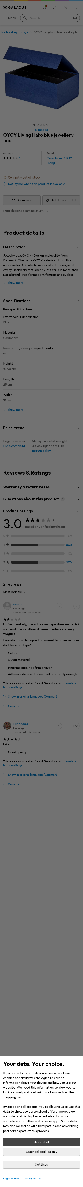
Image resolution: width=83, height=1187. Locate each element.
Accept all (41, 1142)
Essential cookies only (41, 1152)
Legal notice (11, 1178)
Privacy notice (33, 1178)
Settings (41, 1165)
